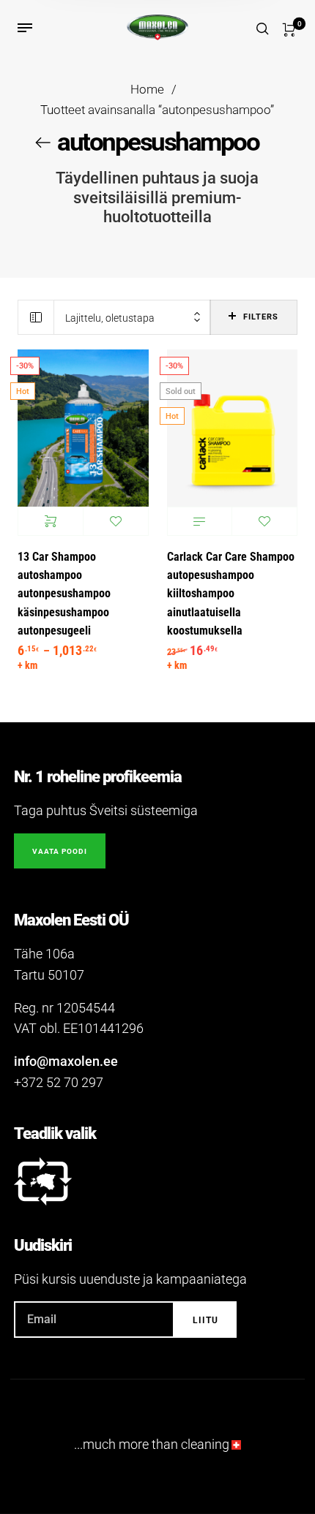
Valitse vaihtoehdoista (51, 521)
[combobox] (132, 317)
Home (147, 89)
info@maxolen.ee (66, 1061)
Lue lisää (200, 521)
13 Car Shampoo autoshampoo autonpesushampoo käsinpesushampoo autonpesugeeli (64, 594)
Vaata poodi (59, 851)
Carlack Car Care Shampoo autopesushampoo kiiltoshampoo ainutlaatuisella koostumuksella (230, 594)
